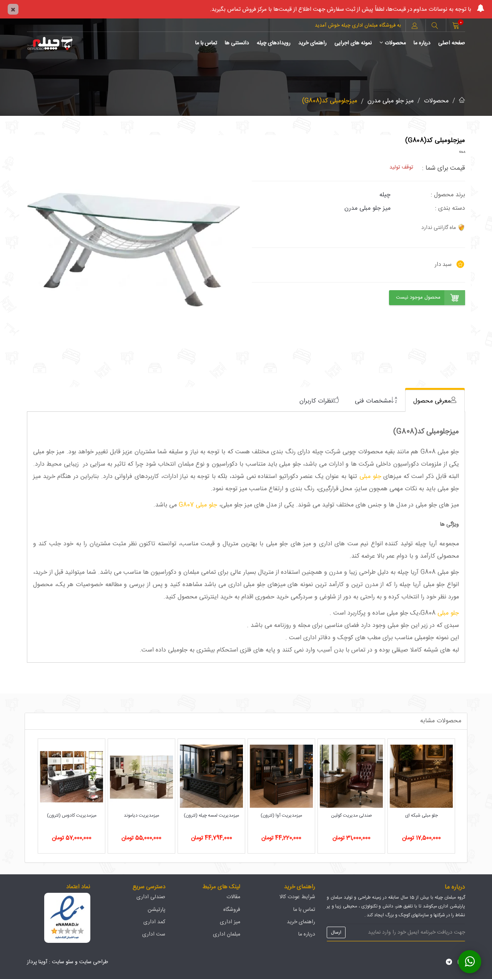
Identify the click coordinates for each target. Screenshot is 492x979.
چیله (385, 195)
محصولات (395, 43)
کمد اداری (154, 922)
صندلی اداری (150, 897)
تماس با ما (206, 43)
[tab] (435, 401)
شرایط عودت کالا (297, 897)
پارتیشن (156, 909)
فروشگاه (231, 909)
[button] (435, 26)
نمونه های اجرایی (353, 43)
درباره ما (422, 43)
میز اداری (230, 922)
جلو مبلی (370, 476)
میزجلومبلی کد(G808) (329, 101)
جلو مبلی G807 (199, 505)
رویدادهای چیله (274, 43)
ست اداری (153, 934)
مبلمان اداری (226, 934)
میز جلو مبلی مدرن (390, 101)
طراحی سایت (93, 962)
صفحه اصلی (451, 43)
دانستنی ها (237, 43)
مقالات (233, 897)
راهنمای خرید (312, 43)
